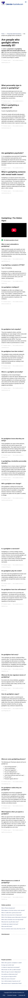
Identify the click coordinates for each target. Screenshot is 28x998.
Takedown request (7, 60)
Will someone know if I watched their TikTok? (11, 983)
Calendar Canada (11, 995)
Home (3, 33)
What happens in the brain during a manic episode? (13, 910)
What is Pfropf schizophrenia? (8, 908)
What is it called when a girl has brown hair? (11, 912)
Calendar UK (22, 995)
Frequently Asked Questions (14, 33)
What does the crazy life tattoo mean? (10, 921)
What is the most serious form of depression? (11, 915)
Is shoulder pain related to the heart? (9, 924)
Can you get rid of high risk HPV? (9, 976)
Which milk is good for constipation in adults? (11, 962)
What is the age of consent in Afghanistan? (11, 971)
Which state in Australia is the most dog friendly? (12, 919)
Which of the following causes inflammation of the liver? (14, 917)
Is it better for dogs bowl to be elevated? (10, 967)
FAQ (4, 995)
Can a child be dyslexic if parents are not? (10, 981)
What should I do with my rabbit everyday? (11, 969)
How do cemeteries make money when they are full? (13, 928)
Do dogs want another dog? (7, 965)
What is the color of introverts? (8, 978)
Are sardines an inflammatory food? (9, 974)
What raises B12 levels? (6, 926)
